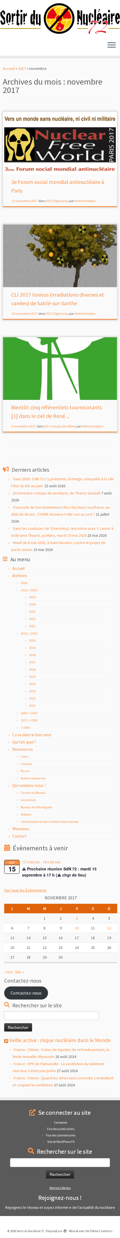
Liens (24, 756)
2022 (32, 619)
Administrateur (85, 201)
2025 (32, 597)
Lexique (26, 764)
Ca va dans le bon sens (31, 734)
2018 (32, 655)
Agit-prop (62, 201)
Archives (19, 575)
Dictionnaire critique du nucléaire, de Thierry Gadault (56, 493)
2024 (32, 604)
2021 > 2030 (29, 590)
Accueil (9, 68)
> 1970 (25, 727)
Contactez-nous (26, 993)
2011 (32, 705)
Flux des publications (61, 1129)
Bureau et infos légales (36, 807)
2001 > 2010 (29, 713)
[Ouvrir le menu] (111, 45)
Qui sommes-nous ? (29, 785)
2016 (32, 669)
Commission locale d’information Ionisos (49, 821)
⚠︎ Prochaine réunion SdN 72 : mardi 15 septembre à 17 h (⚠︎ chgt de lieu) (59, 872)
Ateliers (26, 814)
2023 (32, 611)
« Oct (8, 971)
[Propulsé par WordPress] (65, 1230)
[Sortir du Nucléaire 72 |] (60, 18)
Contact (19, 836)
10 (77, 928)
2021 (32, 626)
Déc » (19, 971)
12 (109, 928)
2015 (32, 677)
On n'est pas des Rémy (60, 426)
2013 (32, 691)
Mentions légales (60, 1188)
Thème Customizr (101, 1231)
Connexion (60, 1122)
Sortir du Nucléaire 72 (30, 1231)
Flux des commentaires (60, 1135)
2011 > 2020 (29, 633)
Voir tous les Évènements (25, 890)
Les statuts (28, 800)
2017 (22, 68)
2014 (32, 684)
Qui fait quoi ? (24, 742)
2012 (32, 698)
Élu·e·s (25, 771)
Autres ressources (33, 778)
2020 (32, 640)
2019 (32, 648)
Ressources (22, 749)
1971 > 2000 (29, 720)
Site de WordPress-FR (60, 1142)
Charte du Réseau (33, 793)
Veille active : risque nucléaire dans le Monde (60, 1040)
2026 (24, 583)
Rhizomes (20, 828)
